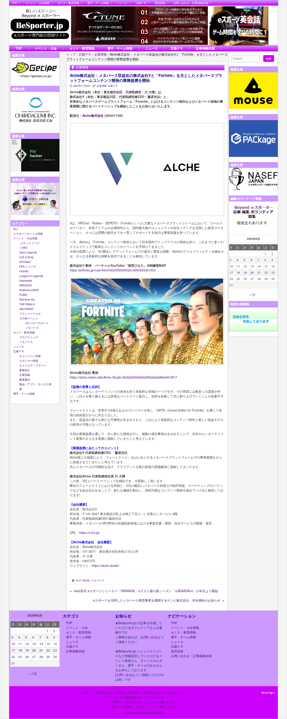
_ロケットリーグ (29, 243)
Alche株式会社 (93, 115)
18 (238, 272)
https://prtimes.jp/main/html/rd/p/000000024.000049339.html (113, 270)
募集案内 (24, 379)
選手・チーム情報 (98, 3)
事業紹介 (24, 370)
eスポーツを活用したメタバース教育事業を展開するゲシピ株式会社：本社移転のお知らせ (158, 600)
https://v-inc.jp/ (89, 532)
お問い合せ (149, 637)
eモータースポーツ (36, 323)
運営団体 (159, 3)
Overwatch (25, 280)
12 (245, 266)
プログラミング (28, 337)
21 (259, 272)
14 (259, 266)
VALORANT (26, 309)
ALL (15, 229)
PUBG (23, 295)
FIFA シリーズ (27, 266)
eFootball (25, 262)
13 (252, 266)
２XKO (23, 247)
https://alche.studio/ (105, 565)
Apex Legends (28, 252)
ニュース (122, 3)
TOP (14, 3)
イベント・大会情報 (37, 3)
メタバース (32, 327)
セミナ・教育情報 (68, 3)
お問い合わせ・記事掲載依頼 (190, 3)
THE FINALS (27, 304)
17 (231, 272)
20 (252, 272)
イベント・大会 (46, 48)
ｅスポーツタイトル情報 (28, 233)
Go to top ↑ (268, 693)
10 (231, 266)
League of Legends (31, 276)
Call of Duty (26, 257)
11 (238, 266)
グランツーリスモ (30, 313)
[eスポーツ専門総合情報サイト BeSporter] (39, 25)
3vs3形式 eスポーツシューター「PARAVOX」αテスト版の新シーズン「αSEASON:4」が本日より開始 (144, 591)
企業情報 (24, 375)
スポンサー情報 (28, 360)
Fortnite (23, 271)
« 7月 (252, 295)
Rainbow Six (27, 299)
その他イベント (28, 318)
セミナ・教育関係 (82, 48)
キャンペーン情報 (30, 356)
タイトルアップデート (32, 365)
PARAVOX (25, 285)
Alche (86, 580)
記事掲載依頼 (205, 48)
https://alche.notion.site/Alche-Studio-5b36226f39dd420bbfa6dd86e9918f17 (123, 377)
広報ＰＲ (141, 3)
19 (245, 272)
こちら (146, 702)
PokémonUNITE (29, 290)
